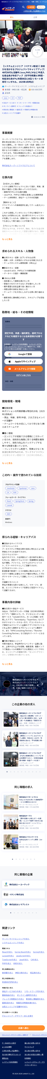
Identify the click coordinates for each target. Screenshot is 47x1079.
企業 (35, 17)
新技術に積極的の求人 (35, 999)
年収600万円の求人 (10, 982)
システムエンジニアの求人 (13, 942)
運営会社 (5, 1058)
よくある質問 (6, 1047)
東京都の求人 (7, 972)
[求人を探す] (23, 7)
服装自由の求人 (8, 995)
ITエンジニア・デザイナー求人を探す (17, 1016)
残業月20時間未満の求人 (26, 1002)
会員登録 (31, 7)
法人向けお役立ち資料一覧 (34, 1054)
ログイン (41, 7)
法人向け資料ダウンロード (11, 1054)
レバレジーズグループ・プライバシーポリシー (23, 345)
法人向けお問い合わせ (32, 1050)
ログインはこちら (23, 375)
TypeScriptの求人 (9, 959)
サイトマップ (29, 1047)
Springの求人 (38, 952)
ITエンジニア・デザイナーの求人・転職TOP (15, 1035)
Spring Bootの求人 (23, 952)
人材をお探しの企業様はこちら (34, 11)
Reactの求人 (7, 952)
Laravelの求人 (8, 955)
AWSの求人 (18, 963)
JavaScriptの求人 (23, 955)
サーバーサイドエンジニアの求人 (16, 938)
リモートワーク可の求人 (34, 991)
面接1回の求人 (8, 1002)
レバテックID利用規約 (20, 344)
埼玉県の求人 (35, 972)
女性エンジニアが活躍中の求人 (15, 1006)
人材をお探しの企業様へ (10, 1050)
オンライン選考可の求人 (27, 995)
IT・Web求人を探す (9, 1043)
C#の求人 (34, 959)
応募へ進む (23, 1028)
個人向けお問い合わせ (32, 1043)
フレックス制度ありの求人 (13, 999)
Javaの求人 (24, 959)
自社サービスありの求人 (12, 991)
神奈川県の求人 (21, 972)
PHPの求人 (6, 963)
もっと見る (7, 239)
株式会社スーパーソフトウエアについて (18, 165)
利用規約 (7, 344)
